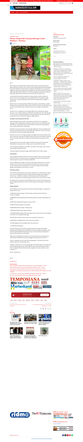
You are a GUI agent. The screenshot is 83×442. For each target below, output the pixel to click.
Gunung (19, 300)
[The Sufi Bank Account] (45, 331)
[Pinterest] (68, 435)
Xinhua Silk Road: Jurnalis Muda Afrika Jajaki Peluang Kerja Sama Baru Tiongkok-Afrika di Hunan (63, 90)
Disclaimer (13, 12)
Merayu (32, 300)
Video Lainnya (62, 112)
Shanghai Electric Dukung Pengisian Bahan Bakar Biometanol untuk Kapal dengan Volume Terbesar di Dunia (63, 65)
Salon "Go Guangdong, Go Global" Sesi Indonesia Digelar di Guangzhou (61, 77)
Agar (11, 300)
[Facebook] (63, 435)
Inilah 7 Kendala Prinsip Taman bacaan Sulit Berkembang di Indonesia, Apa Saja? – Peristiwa (27, 267)
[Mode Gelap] (72, 3)
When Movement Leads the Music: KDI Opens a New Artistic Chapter (30, 323)
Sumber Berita (13, 261)
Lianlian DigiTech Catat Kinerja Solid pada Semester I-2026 (62, 102)
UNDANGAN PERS (22, 3)
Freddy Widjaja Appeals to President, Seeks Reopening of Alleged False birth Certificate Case (15, 337)
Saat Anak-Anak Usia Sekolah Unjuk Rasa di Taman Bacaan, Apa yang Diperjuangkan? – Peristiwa (28, 265)
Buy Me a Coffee (44, 294)
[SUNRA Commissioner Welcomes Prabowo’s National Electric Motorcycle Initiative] (45, 317)
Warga (45, 300)
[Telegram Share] (48, 309)
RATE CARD (15, 3)
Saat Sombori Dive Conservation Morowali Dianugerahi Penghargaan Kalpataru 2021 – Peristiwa (28, 273)
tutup (8, 5)
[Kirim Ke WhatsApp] (50, 309)
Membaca (28, 300)
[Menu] (11, 3)
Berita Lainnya (56, 112)
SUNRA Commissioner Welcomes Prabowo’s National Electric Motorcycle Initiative (45, 323)
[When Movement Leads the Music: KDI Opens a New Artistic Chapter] (30, 317)
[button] (70, 3)
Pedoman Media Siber (24, 12)
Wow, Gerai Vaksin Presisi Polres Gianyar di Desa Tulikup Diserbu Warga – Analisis (25, 275)
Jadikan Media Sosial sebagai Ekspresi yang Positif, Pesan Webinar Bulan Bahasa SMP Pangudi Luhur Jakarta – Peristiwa (30, 271)
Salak (42, 300)
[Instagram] (70, 435)
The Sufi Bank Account (43, 335)
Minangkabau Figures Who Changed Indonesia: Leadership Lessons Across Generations (16, 323)
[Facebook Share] (41, 309)
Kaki (23, 300)
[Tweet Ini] (43, 309)
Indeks (17, 12)
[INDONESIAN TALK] (25, 7)
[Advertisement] (5, 23)
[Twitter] (65, 435)
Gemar (15, 300)
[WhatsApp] (72, 435)
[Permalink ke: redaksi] (11, 43)
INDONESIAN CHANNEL (14, 36)
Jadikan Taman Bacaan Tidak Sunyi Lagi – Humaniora (18, 305)
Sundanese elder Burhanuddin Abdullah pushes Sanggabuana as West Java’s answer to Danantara (30, 336)
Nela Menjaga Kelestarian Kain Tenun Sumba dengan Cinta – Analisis (42, 305)
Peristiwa (37, 300)
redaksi (13, 43)
